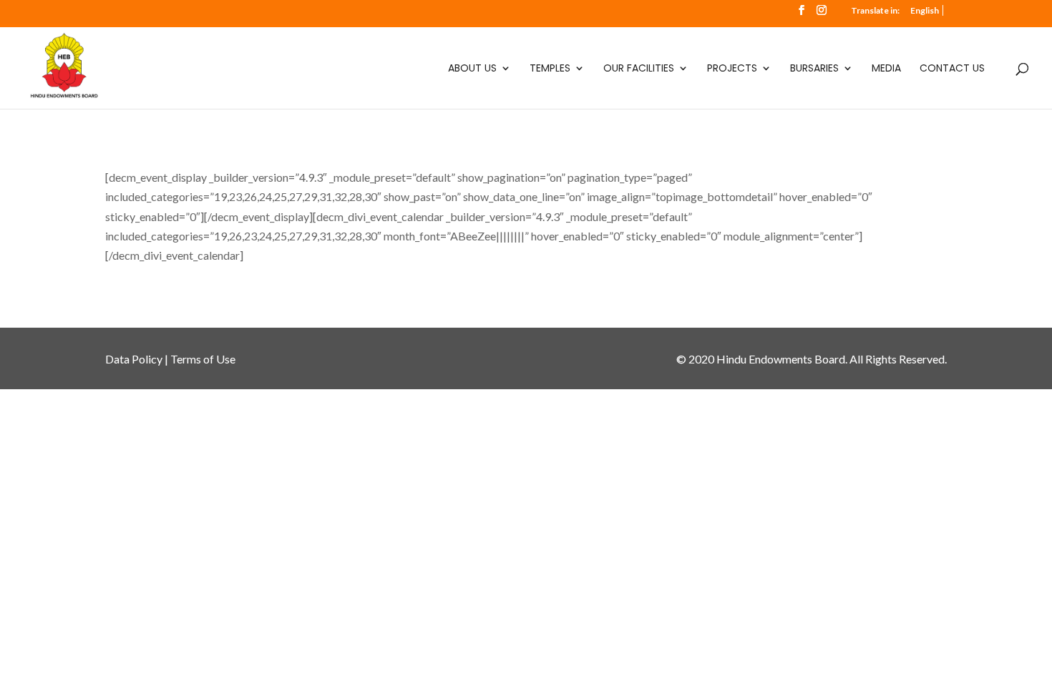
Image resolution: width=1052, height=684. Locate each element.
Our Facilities (638, 69)
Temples (550, 69)
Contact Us (952, 69)
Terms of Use (202, 359)
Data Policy (133, 359)
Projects (732, 69)
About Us (472, 69)
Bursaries (814, 69)
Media (886, 69)
